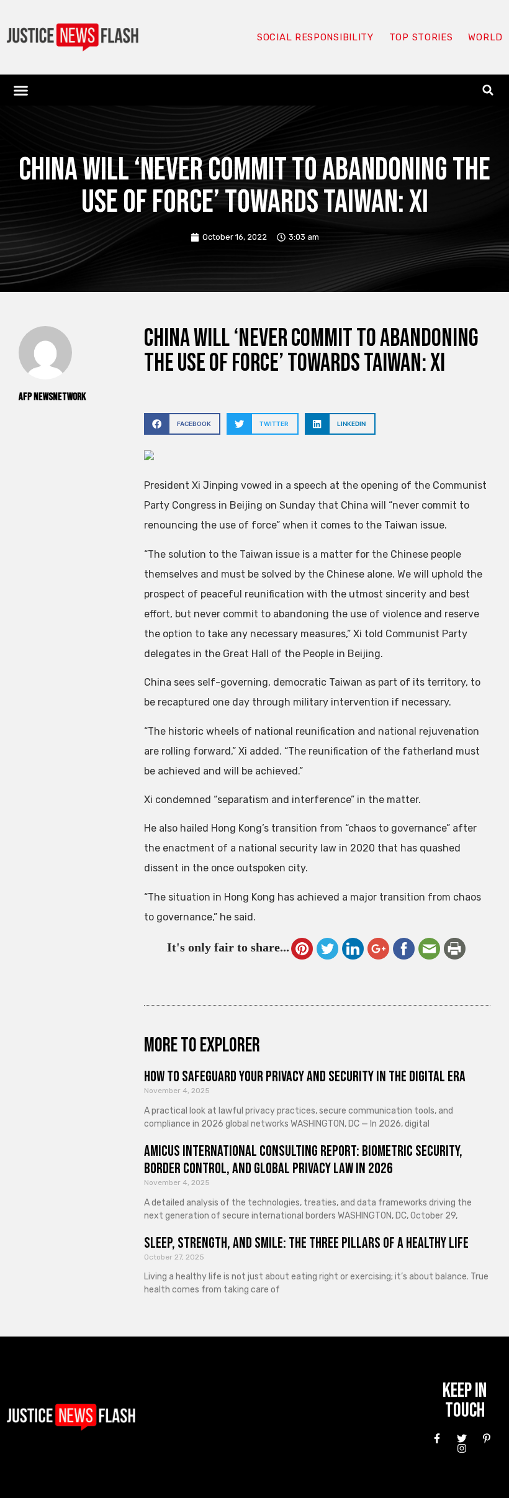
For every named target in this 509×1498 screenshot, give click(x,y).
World (485, 37)
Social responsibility (315, 37)
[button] (21, 90)
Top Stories (421, 37)
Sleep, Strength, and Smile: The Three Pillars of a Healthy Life (306, 1243)
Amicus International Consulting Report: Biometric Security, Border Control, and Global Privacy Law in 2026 (303, 1160)
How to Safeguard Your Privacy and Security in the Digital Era (305, 1077)
